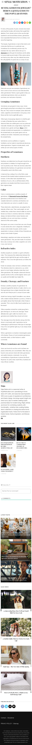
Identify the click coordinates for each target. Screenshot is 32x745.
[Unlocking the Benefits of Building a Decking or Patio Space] (16, 550)
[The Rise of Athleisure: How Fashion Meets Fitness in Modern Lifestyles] (16, 571)
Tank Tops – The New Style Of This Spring (16, 667)
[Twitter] (6, 706)
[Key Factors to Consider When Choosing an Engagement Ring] (23, 434)
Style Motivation (16, 1)
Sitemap (16, 723)
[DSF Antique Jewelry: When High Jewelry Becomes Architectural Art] (8, 434)
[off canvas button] (2, 2)
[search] (29, 2)
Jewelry (16, 5)
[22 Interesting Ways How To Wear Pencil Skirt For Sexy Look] (16, 600)
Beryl (21, 128)
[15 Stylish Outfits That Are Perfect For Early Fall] (16, 628)
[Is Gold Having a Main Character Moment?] (8, 460)
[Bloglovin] (14, 706)
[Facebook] (1, 418)
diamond (4, 53)
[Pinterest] (2, 418)
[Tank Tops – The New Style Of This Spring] (16, 656)
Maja (6, 19)
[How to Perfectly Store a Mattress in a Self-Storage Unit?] (16, 682)
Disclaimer (10, 718)
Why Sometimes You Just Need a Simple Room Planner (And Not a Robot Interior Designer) (16, 535)
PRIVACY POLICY (6, 723)
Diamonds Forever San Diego (18, 196)
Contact (3, 718)
